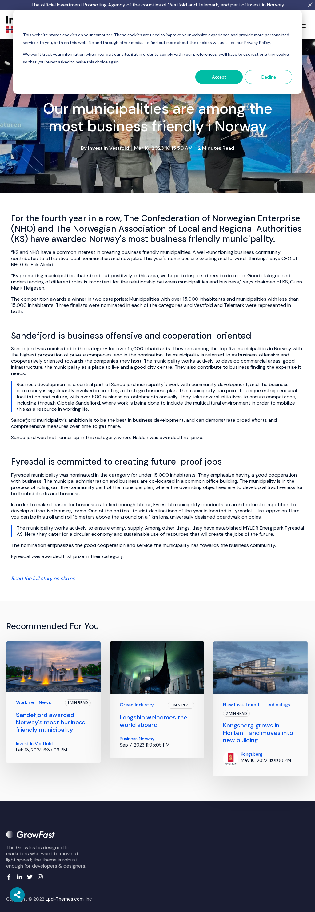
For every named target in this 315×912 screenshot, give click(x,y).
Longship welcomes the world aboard (153, 721)
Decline (268, 76)
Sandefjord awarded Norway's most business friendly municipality (50, 722)
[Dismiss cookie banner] (290, 23)
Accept (219, 76)
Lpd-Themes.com (65, 899)
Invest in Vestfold (108, 148)
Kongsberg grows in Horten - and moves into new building (258, 732)
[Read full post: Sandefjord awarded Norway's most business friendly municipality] (53, 666)
